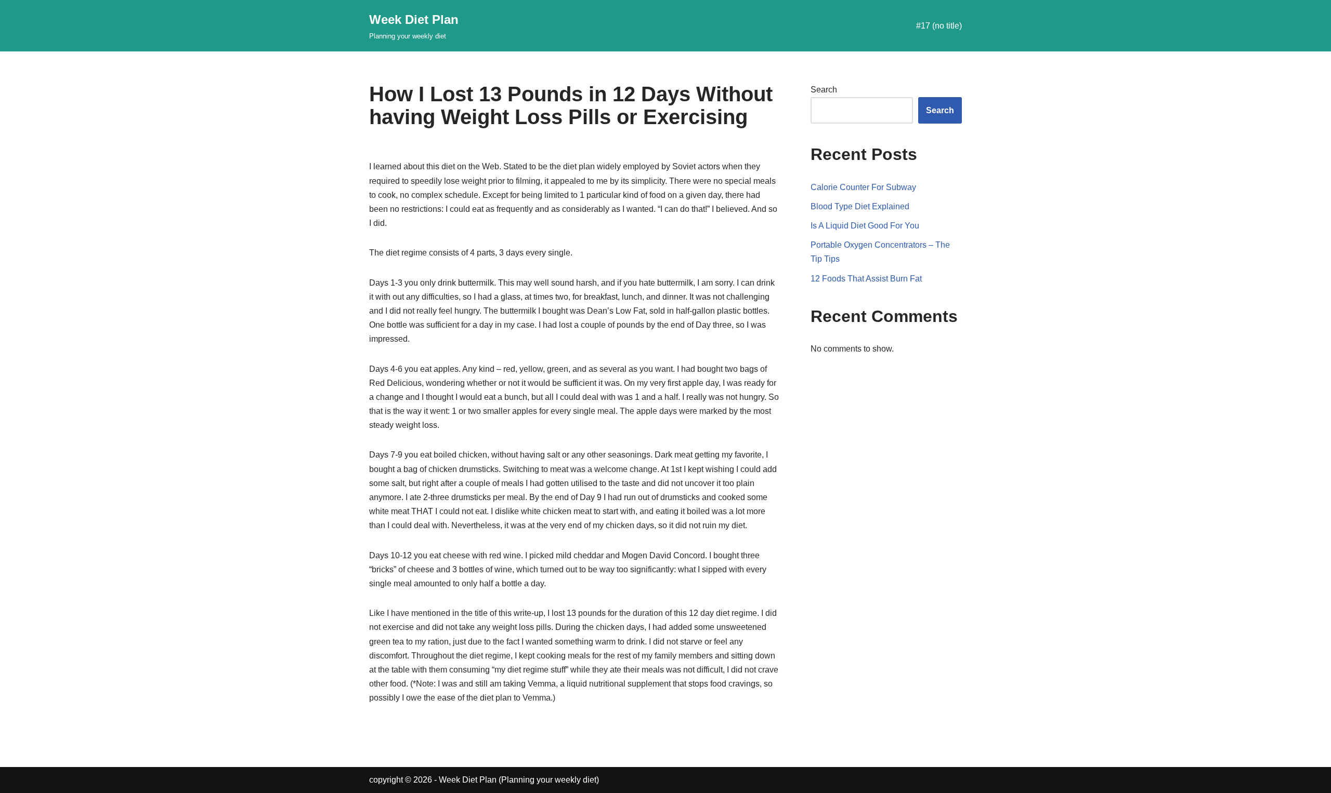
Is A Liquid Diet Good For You (865, 225)
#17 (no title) (939, 25)
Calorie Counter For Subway (863, 187)
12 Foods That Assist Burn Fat (866, 278)
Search (824, 89)
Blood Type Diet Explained (860, 206)
